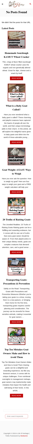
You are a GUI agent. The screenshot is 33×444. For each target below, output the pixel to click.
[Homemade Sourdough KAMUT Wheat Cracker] (16, 40)
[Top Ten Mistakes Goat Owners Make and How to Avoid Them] (16, 337)
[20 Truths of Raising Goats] (16, 207)
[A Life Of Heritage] (16, 4)
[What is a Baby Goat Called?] (16, 93)
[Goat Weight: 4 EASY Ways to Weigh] (16, 157)
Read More (17, 78)
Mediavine (24, 436)
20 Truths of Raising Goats (16, 219)
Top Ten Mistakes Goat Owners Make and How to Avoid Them (16, 353)
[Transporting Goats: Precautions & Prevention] (16, 267)
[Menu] (2, 4)
